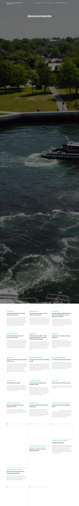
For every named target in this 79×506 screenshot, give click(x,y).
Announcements (10, 311)
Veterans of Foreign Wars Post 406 (14, 3)
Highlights (16, 469)
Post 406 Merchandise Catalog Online (61, 359)
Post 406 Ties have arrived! (13, 383)
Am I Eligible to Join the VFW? (41, 2)
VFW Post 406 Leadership (59, 2)
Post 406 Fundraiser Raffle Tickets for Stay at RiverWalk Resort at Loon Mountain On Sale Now (61, 315)
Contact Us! (49, 2)
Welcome (66, 2)
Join (53, 2)
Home (34, 2)
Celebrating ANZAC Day (58, 442)
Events (37, 311)
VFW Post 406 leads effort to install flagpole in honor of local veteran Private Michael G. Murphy (38, 337)
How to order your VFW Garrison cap (61, 383)
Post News (16, 333)
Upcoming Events (39, 357)
